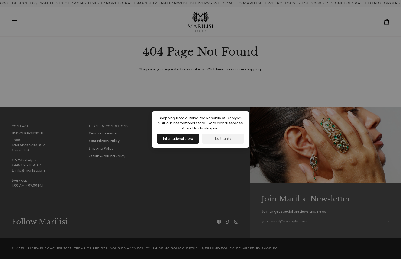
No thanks (223, 138)
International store (178, 138)
